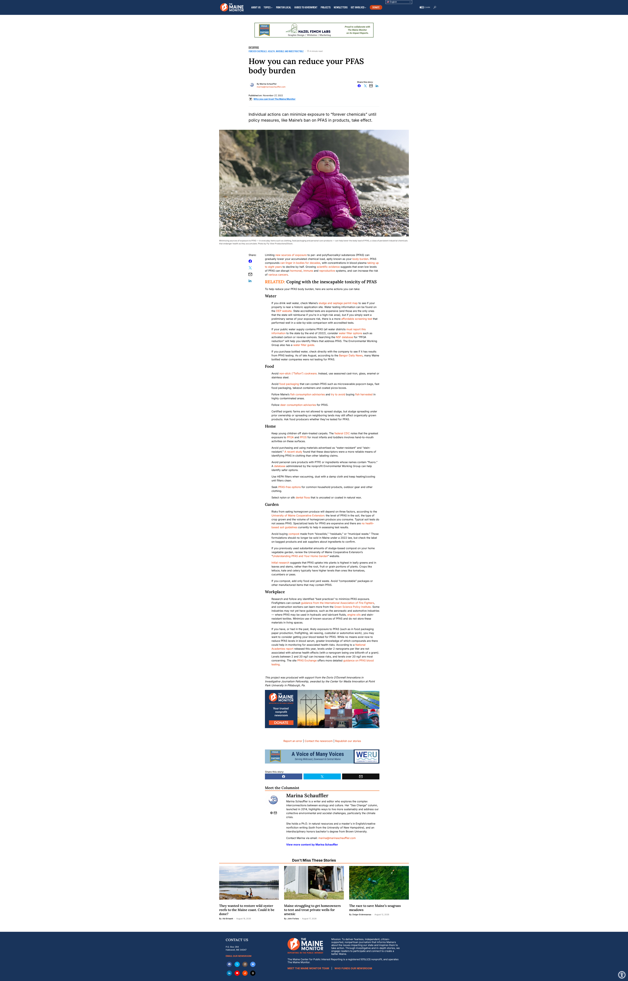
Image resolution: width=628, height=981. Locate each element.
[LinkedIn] (229, 973)
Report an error (292, 741)
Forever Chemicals (258, 51)
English (393, 2)
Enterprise (254, 47)
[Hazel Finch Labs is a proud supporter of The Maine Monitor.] (314, 29)
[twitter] (237, 964)
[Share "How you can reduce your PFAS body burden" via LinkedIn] (377, 85)
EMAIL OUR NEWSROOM (238, 956)
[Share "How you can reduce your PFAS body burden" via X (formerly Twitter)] (365, 85)
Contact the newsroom (319, 741)
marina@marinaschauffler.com (271, 87)
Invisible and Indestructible (290, 51)
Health (271, 51)
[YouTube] (237, 973)
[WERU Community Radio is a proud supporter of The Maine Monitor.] (322, 756)
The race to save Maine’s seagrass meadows (375, 908)
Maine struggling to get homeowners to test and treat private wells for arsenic (312, 910)
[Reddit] (245, 973)
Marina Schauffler (268, 84)
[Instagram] (245, 964)
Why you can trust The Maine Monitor (274, 99)
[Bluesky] (252, 964)
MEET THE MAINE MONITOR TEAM (308, 968)
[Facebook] (229, 964)
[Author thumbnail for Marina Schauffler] (273, 800)
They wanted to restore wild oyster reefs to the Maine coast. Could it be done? (246, 910)
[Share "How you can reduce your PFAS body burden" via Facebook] (359, 85)
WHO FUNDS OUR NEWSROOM (353, 968)
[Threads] (252, 973)
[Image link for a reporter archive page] (252, 84)
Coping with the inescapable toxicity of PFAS (331, 281)
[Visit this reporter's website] (272, 812)
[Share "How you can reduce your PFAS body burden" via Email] (371, 85)
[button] (424, 7)
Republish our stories (348, 741)
